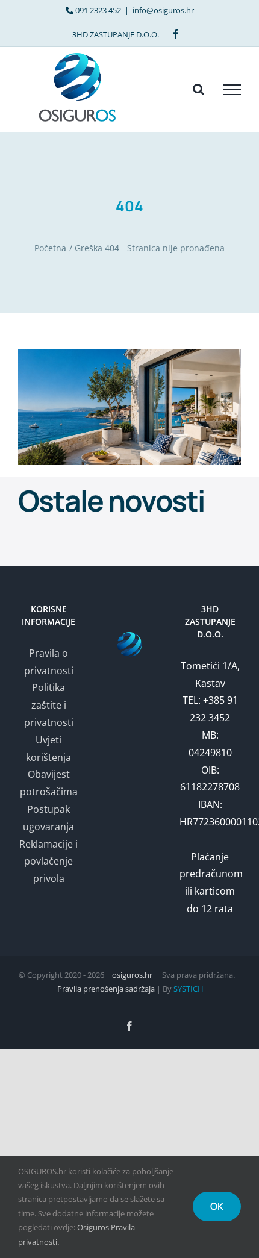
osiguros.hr (132, 974)
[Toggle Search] (198, 89)
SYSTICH (188, 988)
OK (216, 1206)
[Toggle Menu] (232, 89)
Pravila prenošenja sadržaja (106, 988)
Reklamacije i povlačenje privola (48, 861)
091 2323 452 (98, 10)
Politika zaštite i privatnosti (48, 705)
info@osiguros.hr (163, 10)
